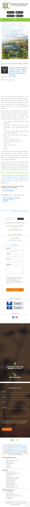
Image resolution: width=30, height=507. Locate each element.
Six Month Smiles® (10, 483)
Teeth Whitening (10, 486)
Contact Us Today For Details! (15, 240)
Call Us (11, 12)
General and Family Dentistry (13, 477)
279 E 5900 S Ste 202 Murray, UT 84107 (15, 367)
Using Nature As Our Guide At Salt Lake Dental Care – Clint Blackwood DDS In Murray (18, 71)
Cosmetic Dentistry (18, 63)
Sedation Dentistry (10, 481)
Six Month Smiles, (9, 179)
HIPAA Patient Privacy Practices (14, 495)
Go (20, 218)
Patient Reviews (10, 493)
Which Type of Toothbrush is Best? (19, 211)
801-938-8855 (8, 191)
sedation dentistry (12, 177)
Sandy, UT (8, 464)
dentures (18, 447)
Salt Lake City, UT (10, 463)
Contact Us (8, 467)
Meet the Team (9, 462)
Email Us (20, 16)
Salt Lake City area (17, 450)
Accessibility (9, 498)
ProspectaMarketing (15, 504)
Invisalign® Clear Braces (12, 479)
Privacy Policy (9, 497)
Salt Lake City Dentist (5, 63)
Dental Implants (10, 474)
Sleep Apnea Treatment (11, 484)
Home (7, 459)
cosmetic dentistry (17, 446)
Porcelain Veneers (10, 480)
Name (8, 248)
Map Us (11, 16)
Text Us (20, 12)
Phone (8, 259)
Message (9, 264)
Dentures (8, 476)
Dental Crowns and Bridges (12, 473)
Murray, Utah (22, 449)
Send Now (15, 290)
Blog (12, 63)
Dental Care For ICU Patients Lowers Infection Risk (14, 210)
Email (8, 253)
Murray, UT (8, 466)
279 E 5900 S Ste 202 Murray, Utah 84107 (11, 199)
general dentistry (14, 449)
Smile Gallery (9, 491)
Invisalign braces (23, 177)
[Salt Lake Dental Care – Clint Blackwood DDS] (15, 5)
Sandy (14, 451)
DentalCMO (8, 503)
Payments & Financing (11, 494)
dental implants (11, 447)
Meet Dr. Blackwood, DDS (12, 460)
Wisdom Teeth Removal (12, 487)
